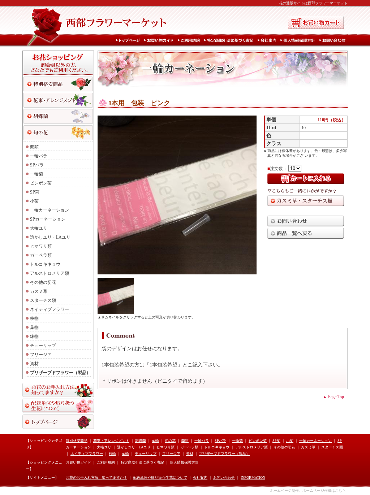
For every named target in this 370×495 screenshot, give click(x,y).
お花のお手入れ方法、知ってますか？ (58, 390)
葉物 (34, 327)
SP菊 (34, 192)
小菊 (34, 201)
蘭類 (34, 146)
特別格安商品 (58, 84)
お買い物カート (316, 22)
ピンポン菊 (41, 183)
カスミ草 (38, 291)
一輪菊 (36, 174)
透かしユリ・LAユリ (50, 237)
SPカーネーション (47, 219)
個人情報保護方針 (299, 40)
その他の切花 (43, 282)
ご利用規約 (190, 40)
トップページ (129, 40)
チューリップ (43, 345)
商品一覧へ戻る (305, 233)
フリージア (41, 354)
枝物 (34, 318)
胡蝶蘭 (140, 441)
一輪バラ (38, 156)
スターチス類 (43, 300)
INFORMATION (253, 477)
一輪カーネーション (49, 210)
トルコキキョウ (45, 264)
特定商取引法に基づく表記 (230, 40)
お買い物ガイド (160, 40)
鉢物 (34, 336)
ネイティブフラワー (49, 309)
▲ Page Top (333, 396)
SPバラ (37, 165)
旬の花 (58, 132)
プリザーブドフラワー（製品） (60, 372)
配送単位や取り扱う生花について (58, 406)
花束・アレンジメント (58, 100)
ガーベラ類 (41, 255)
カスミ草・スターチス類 (305, 200)
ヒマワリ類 (41, 246)
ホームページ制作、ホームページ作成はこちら (308, 490)
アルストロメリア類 (49, 273)
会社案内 (268, 40)
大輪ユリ (38, 228)
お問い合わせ (333, 40)
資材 (34, 363)
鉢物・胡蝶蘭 (58, 116)
